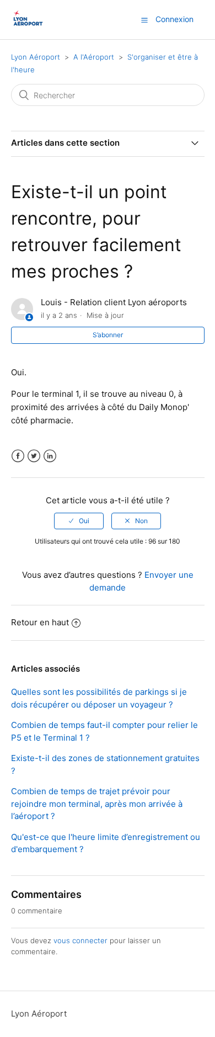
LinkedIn (50, 456)
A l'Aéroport (93, 56)
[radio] (79, 521)
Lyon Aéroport (35, 56)
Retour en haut (40, 622)
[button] (144, 20)
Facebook (18, 456)
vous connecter (80, 940)
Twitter (34, 456)
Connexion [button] (174, 19)
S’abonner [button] (108, 335)
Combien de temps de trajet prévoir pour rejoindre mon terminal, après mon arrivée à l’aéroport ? (96, 803)
